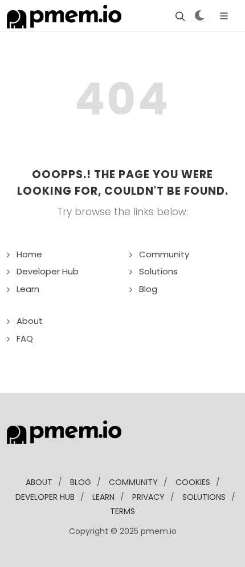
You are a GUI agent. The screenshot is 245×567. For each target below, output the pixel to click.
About (30, 321)
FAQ (25, 338)
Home (29, 254)
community (133, 482)
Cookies (192, 482)
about (39, 482)
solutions (204, 497)
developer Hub (45, 497)
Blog (148, 289)
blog (80, 482)
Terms (122, 511)
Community (164, 254)
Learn (28, 289)
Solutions (158, 271)
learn (103, 497)
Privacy (148, 497)
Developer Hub (48, 271)
